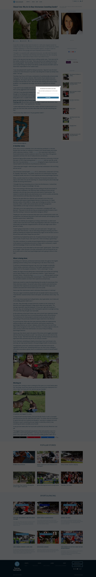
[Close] (60, 87)
